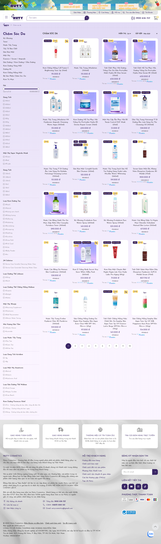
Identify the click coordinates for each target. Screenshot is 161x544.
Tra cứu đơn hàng (132, 12)
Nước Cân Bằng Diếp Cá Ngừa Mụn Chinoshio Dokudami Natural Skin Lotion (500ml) (145, 222)
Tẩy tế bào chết (10, 49)
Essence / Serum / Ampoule (14, 59)
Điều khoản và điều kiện (34, 523)
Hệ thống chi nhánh (14, 501)
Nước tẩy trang (10, 45)
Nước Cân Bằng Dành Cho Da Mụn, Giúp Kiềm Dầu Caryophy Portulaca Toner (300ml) (55, 222)
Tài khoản (149, 12)
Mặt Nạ (6, 55)
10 (130, 346)
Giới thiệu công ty (14, 508)
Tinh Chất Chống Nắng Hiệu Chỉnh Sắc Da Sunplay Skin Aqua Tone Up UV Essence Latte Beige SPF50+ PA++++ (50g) (115, 324)
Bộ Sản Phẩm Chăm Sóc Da (14, 76)
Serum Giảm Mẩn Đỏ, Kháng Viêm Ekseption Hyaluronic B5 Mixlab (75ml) (145, 171)
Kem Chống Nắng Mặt (12, 73)
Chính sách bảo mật (90, 464)
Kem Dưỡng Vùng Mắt (12, 66)
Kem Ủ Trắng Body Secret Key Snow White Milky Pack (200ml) (85, 272)
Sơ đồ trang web (70, 523)
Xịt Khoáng (7, 38)
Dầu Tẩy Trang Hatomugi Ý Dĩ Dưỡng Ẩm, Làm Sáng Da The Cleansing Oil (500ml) (144, 122)
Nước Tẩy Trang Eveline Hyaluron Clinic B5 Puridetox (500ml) (55, 321)
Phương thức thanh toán (92, 471)
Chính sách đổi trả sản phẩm (93, 467)
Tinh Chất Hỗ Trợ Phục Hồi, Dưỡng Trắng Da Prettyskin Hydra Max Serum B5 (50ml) (145, 70)
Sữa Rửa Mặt (8, 52)
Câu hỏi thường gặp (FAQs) (93, 478)
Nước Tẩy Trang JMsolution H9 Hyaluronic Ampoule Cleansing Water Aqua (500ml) (56, 122)
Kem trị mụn (8, 79)
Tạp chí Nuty (87, 481)
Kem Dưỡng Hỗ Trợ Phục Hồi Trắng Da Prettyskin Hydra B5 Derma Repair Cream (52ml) (85, 122)
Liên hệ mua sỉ (12, 505)
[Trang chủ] (6, 25)
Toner (5, 42)
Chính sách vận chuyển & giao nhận (96, 474)
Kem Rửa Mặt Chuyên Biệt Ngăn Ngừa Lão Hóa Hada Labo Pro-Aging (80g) (115, 272)
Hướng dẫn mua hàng (91, 460)
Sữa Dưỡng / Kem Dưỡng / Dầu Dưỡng (19, 62)
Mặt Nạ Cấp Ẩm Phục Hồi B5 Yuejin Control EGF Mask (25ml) (115, 122)
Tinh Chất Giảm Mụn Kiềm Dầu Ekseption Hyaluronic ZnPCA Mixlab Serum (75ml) (145, 272)
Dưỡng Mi (7, 69)
